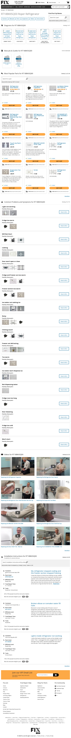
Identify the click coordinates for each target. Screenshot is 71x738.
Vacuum (39, 693)
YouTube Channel (61, 686)
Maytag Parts (24, 719)
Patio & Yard (41, 699)
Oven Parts (60, 721)
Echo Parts (33, 717)
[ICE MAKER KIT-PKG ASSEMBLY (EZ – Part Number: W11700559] (52, 116)
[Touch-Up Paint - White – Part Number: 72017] (5, 145)
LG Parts (18, 719)
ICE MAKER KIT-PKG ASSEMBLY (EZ (62, 116)
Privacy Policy (6, 693)
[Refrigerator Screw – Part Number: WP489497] (52, 145)
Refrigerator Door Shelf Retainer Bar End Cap (15, 116)
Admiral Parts (8, 717)
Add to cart (12, 105)
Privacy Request (7, 711)
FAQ (16, 6)
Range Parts (8, 722)
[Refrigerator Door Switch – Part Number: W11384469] (5, 88)
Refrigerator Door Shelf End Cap (39, 116)
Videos (32, 19)
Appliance (40, 686)
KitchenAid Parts (11, 719)
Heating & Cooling (42, 695)
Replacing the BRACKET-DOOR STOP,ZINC (12, 523)
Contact (20, 6)
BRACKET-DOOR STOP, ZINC (39, 143)
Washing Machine (24, 697)
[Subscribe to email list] (56, 674)
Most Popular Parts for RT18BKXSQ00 (18, 73)
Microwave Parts (16, 722)
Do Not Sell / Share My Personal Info (10, 709)
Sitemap (5, 703)
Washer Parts (32, 721)
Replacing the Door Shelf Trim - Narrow (11, 546)
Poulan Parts (44, 719)
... (55, 583)
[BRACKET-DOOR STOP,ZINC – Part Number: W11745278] (29, 145)
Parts (18, 19)
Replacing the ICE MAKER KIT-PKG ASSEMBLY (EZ (49, 546)
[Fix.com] (5, 2)
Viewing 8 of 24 (66, 454)
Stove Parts (54, 721)
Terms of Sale (6, 701)
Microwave (22, 691)
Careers (5, 707)
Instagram (59, 693)
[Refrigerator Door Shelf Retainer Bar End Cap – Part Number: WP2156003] (5, 116)
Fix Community (60, 683)
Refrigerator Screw (61, 143)
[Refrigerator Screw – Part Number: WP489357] (52, 171)
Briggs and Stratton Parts (24, 717)
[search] (68, 7)
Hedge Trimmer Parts (52, 722)
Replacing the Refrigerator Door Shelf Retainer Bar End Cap (17, 500)
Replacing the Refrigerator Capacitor (11, 477)
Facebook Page (60, 688)
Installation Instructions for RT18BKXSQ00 (20, 557)
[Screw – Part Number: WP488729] (29, 171)
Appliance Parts (25, 722)
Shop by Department (7, 6)
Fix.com (5, 683)
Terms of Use (6, 699)
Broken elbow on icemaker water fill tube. (46, 604)
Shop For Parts (42, 683)
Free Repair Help (25, 683)
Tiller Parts (35, 724)
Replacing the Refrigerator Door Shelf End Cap (49, 523)
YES (23, 596)
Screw (36, 170)
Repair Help (27, 6)
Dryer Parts (47, 721)
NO (27, 596)
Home (4, 686)
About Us (5, 689)
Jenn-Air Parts (62, 717)
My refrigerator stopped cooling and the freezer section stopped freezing (46, 572)
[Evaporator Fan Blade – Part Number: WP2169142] (5, 171)
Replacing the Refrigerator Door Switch (47, 477)
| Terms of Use (40, 736)
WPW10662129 (9, 577)
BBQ (39, 691)
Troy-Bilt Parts (51, 719)
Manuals (12, 19)
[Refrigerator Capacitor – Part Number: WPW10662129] (29, 88)
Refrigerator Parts (40, 721)
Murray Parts (37, 719)
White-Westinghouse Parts (12, 721)
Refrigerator (23, 695)
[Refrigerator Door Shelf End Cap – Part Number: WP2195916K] (29, 116)
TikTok (58, 690)
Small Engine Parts (43, 722)
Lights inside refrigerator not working (46, 636)
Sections (4, 19)
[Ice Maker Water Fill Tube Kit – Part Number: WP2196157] (52, 88)
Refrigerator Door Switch (14, 87)
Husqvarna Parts (54, 717)
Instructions (40, 19)
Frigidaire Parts (40, 717)
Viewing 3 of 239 (66, 557)
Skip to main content (35, 10)
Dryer (21, 689)
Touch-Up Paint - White (15, 143)
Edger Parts (61, 722)
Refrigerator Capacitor (38, 87)
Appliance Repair (24, 686)
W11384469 (8, 641)
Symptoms (25, 19)
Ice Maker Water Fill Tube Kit (62, 87)
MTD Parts (30, 719)
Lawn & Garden (41, 687)
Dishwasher (23, 687)
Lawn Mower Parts (34, 722)
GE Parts (47, 717)
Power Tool (40, 689)
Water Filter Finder (36, 6)
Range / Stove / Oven (25, 693)
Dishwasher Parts (23, 721)
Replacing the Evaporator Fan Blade (46, 500)
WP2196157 (8, 609)
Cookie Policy (6, 697)
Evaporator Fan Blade (15, 170)
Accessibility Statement (9, 713)
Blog (43, 6)
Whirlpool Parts (59, 719)
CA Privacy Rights (7, 695)
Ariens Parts (15, 717)
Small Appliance (41, 697)
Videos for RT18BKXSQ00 (13, 454)
